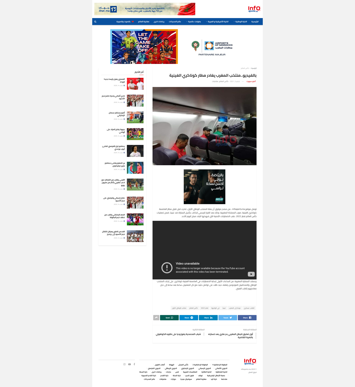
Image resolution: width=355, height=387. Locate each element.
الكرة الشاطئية (221, 372)
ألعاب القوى (160, 364)
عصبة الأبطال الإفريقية (216, 375)
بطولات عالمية (194, 21)
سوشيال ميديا (186, 379)
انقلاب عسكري (249, 308)
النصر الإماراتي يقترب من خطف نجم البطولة (114, 216)
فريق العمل (252, 372)
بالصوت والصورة (123, 21)
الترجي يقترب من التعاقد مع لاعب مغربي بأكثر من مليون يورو (113, 182)
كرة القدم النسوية (148, 375)
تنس (177, 372)
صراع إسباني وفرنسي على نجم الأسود (114, 199)
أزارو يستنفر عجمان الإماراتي (117, 114)
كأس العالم (245, 68)
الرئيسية (254, 21)
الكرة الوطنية (241, 21)
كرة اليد (214, 379)
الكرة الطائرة (206, 372)
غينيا (224, 308)
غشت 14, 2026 (118, 85)
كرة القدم (164, 375)
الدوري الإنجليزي (187, 368)
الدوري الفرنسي (154, 368)
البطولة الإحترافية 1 (219, 364)
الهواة (171, 364)
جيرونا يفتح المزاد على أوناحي (116, 131)
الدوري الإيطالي (171, 368)
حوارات (173, 379)
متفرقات (162, 379)
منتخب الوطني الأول (179, 308)
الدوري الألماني (221, 368)
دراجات (168, 372)
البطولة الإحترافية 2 (200, 364)
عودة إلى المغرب (235, 308)
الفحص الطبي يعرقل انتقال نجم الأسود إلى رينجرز (113, 233)
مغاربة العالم (143, 21)
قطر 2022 (204, 308)
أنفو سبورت (251, 81)
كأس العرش (183, 364)
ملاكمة (224, 379)
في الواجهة (215, 308)
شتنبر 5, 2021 (235, 81)
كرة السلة (143, 372)
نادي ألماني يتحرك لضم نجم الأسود (113, 97)
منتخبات (215, 81)
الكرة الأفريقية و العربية (218, 21)
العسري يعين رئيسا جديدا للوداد (114, 80)
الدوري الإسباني (204, 368)
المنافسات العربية (190, 372)
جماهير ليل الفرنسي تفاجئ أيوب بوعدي (113, 147)
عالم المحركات (175, 21)
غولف (200, 375)
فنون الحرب (189, 375)
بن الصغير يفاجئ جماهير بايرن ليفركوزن (115, 164)
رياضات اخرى (159, 21)
